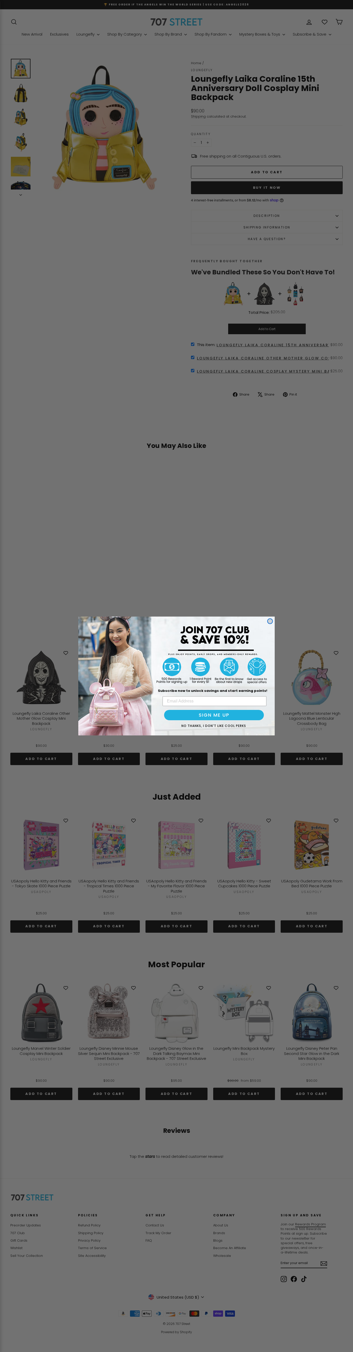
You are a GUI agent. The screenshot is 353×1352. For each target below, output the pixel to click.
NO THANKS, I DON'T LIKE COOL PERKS (213, 726)
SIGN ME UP (214, 715)
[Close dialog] (270, 621)
